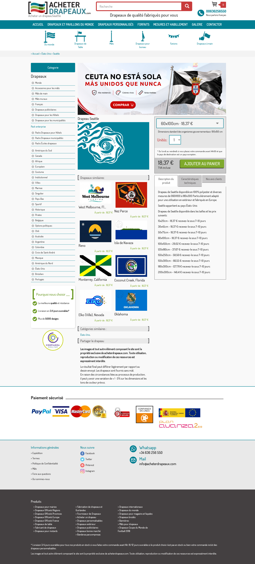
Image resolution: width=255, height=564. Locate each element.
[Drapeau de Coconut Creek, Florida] (131, 266)
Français (39, 104)
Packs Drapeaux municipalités (49, 137)
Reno (82, 245)
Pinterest (89, 465)
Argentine (40, 241)
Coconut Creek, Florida (129, 280)
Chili (37, 231)
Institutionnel (41, 177)
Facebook (89, 453)
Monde (38, 82)
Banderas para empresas (88, 534)
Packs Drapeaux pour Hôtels (48, 132)
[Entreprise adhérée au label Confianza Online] (144, 414)
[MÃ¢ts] (111, 36)
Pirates (38, 214)
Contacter (214, 24)
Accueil (38, 24)
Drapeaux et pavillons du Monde (71, 24)
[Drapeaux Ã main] (205, 36)
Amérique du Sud (43, 150)
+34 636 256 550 (151, 452)
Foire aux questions (41, 473)
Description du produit (166, 181)
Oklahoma (121, 314)
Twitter (88, 459)
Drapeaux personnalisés (115, 24)
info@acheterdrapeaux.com (157, 463)
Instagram (89, 470)
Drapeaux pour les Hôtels (47, 114)
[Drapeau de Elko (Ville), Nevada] (96, 300)
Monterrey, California (93, 279)
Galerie (197, 24)
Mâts (34, 468)
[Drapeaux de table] (80, 36)
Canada (38, 155)
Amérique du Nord (44, 263)
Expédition (37, 453)
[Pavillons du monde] (49, 37)
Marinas (38, 188)
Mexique (39, 257)
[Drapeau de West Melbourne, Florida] (96, 193)
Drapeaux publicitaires (45, 109)
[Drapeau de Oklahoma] (131, 300)
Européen (40, 166)
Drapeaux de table (43, 524)
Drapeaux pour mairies (46, 506)
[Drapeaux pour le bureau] (142, 36)
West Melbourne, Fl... (92, 207)
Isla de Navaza (123, 242)
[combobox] (190, 123)
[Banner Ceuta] (152, 89)
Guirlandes (81, 510)
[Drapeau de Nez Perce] (131, 195)
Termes (36, 458)
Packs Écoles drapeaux (46, 143)
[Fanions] (173, 36)
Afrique (38, 161)
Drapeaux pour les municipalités (50, 120)
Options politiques (43, 225)
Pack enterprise (38, 126)
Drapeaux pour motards (46, 531)
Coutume (39, 171)
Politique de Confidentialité (45, 463)
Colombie (39, 247)
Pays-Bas (39, 198)
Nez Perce (121, 211)
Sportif (38, 204)
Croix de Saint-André (45, 252)
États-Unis (46, 53)
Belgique (39, 220)
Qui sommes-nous (41, 479)
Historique (40, 209)
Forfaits (143, 24)
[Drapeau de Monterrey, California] (96, 265)
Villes (37, 182)
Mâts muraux (41, 98)
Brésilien (39, 273)
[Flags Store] (59, 8)
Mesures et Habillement (170, 24)
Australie (39, 236)
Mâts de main (41, 93)
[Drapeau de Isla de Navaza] (131, 230)
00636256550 (216, 11)
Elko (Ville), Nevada (91, 314)
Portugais (39, 279)
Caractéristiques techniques (190, 181)
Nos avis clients (214, 179)
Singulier (39, 193)
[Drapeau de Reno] (96, 231)
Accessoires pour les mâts (47, 88)
